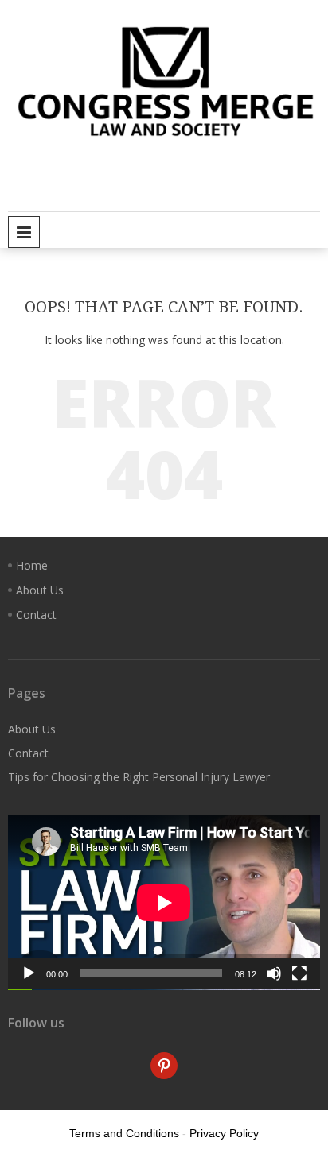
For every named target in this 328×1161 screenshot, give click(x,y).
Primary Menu (24, 232)
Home (32, 565)
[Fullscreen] (299, 973)
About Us (40, 590)
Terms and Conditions (124, 1133)
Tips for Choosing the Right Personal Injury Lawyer (139, 776)
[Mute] (274, 973)
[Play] (29, 973)
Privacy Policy (224, 1133)
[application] (164, 902)
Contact (36, 614)
